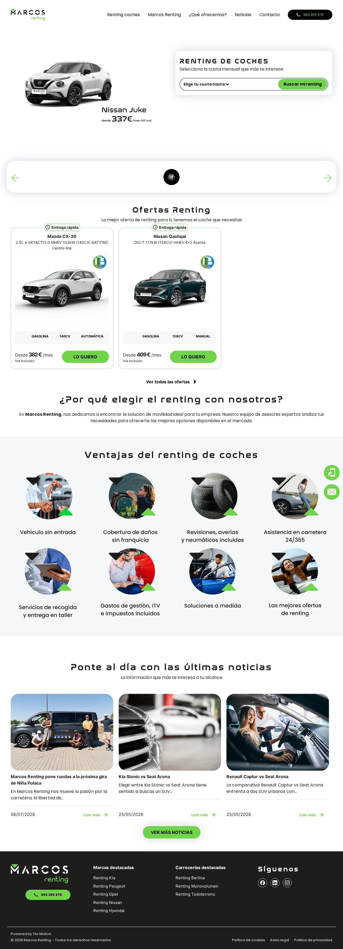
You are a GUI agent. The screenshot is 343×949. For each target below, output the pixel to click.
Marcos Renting (164, 15)
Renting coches (123, 15)
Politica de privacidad (313, 940)
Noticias (243, 15)
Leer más (92, 814)
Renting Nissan (107, 902)
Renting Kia (104, 877)
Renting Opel (105, 894)
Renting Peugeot (109, 886)
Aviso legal (279, 940)
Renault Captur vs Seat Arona (257, 776)
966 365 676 (51, 894)
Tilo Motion (42, 934)
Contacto (269, 15)
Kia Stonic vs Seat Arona (144, 776)
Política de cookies (248, 940)
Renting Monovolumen (197, 886)
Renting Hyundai (109, 910)
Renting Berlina (190, 877)
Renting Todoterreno (195, 894)
